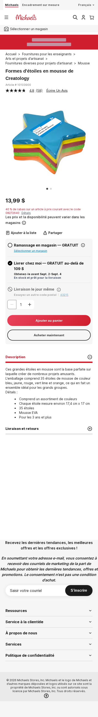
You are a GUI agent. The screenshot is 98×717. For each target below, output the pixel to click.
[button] (48, 220)
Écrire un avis (57, 90)
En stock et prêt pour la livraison (37, 277)
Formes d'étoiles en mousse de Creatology (39, 74)
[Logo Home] (26, 17)
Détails (26, 213)
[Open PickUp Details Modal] (83, 245)
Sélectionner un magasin (30, 250)
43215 (64, 295)
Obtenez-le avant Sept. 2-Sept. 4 (37, 274)
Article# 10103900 (18, 85)
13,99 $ (15, 200)
